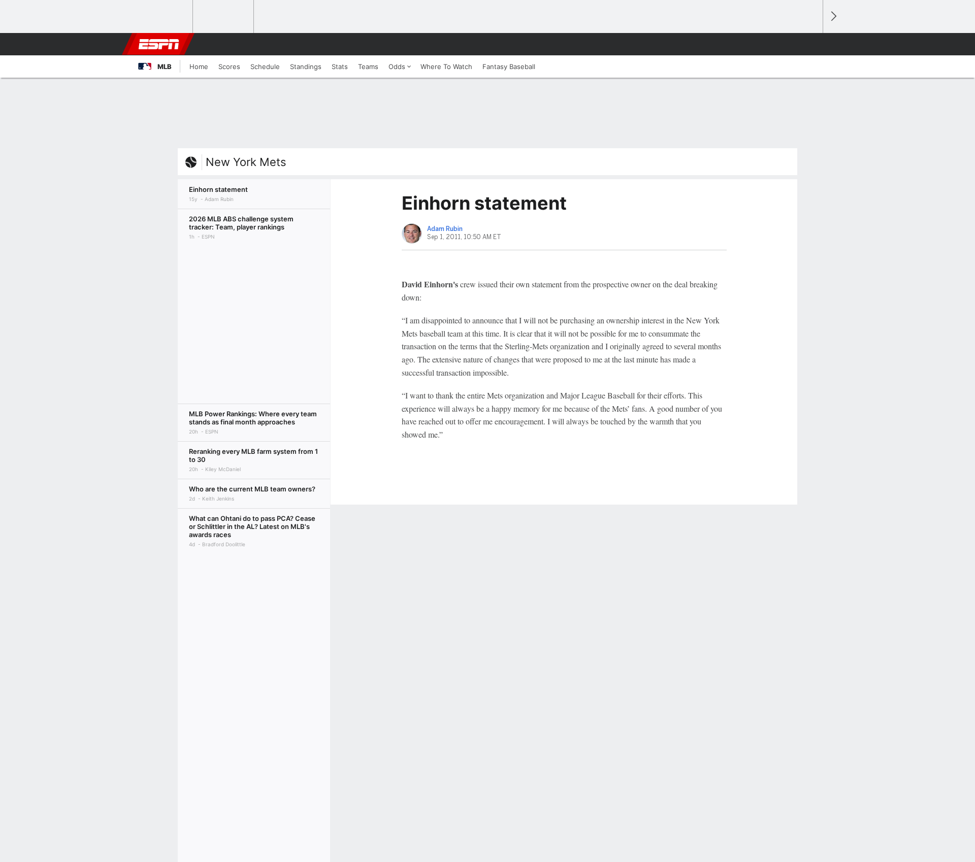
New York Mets (246, 162)
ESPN (159, 44)
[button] (810, 44)
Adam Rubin (445, 229)
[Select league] (163, 16)
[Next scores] (833, 16)
